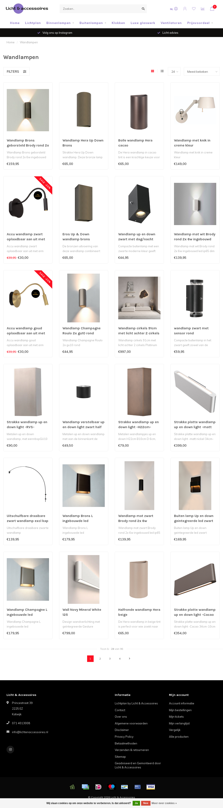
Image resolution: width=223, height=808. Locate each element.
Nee (145, 803)
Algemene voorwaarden (131, 723)
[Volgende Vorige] (129, 658)
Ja (136, 803)
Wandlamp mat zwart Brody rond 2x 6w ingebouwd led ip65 (135, 521)
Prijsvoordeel (198, 23)
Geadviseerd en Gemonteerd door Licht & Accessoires (138, 765)
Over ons (121, 716)
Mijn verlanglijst (179, 723)
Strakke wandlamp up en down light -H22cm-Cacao (138, 427)
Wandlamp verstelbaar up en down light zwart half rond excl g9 (84, 427)
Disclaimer (122, 730)
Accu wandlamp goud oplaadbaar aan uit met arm (26, 333)
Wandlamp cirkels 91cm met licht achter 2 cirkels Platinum (138, 333)
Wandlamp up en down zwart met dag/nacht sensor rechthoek (136, 239)
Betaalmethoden (126, 743)
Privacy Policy (124, 736)
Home (15, 23)
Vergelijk (175, 730)
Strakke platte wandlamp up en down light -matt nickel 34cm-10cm (195, 427)
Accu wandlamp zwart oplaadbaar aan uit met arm (26, 239)
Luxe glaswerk (143, 23)
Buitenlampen (91, 23)
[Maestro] (111, 787)
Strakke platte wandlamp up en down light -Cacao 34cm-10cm (195, 615)
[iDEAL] (98, 787)
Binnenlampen (58, 23)
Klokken (118, 23)
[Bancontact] (124, 787)
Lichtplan (33, 23)
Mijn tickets (176, 716)
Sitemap (120, 756)
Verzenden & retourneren (132, 750)
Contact (120, 710)
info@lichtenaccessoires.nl (30, 732)
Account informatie (181, 703)
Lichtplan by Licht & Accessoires (136, 703)
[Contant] (72, 787)
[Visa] (150, 787)
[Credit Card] (85, 787)
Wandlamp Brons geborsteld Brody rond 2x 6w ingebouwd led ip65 (28, 145)
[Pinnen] (137, 787)
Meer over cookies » (164, 803)
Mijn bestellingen (180, 710)
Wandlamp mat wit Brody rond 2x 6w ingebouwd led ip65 (194, 239)
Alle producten (179, 736)
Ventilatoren (171, 23)
